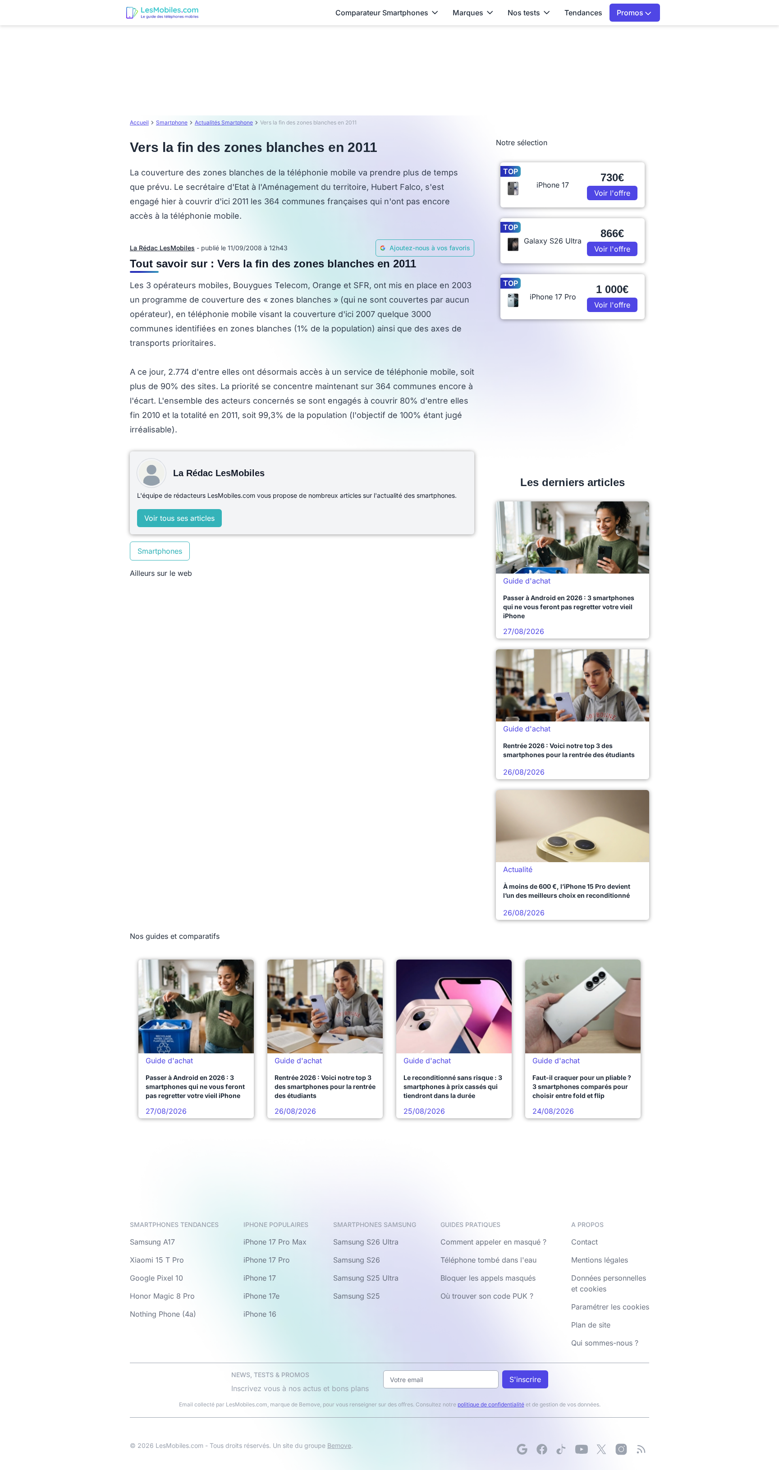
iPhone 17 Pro (266, 1259)
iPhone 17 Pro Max (275, 1241)
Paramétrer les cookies (610, 1306)
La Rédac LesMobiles (162, 248)
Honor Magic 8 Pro (162, 1295)
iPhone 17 (259, 1277)
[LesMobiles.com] (162, 12)
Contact (584, 1241)
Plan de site (590, 1324)
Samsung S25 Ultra (366, 1277)
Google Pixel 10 (156, 1277)
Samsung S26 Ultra (366, 1241)
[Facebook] (542, 1449)
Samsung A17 (152, 1241)
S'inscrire (525, 1379)
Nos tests (524, 12)
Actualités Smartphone (224, 122)
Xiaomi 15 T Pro (157, 1259)
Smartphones (159, 551)
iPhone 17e (261, 1295)
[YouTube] (581, 1449)
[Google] (522, 1449)
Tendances (583, 12)
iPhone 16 (259, 1313)
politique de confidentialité (491, 1404)
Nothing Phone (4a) (163, 1313)
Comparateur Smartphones (381, 12)
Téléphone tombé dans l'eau (488, 1259)
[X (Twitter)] (601, 1449)
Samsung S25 (356, 1295)
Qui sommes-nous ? (604, 1342)
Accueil (139, 122)
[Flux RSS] (641, 1449)
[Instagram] (621, 1449)
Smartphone (172, 122)
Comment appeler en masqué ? (493, 1241)
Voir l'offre (612, 193)
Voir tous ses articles (179, 518)
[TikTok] (562, 1449)
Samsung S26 (356, 1259)
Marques (468, 12)
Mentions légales (599, 1259)
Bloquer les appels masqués (488, 1277)
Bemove (339, 1445)
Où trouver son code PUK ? (486, 1295)
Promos (631, 12)
